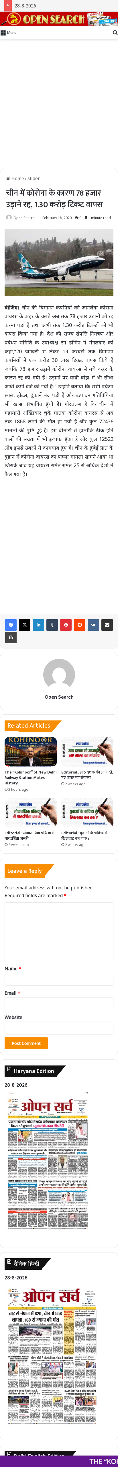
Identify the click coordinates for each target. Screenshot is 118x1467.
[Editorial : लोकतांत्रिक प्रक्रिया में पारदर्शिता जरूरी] (31, 812)
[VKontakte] (93, 625)
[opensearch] (59, 19)
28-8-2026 (25, 6)
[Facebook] (11, 625)
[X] (24, 625)
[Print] (11, 637)
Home (17, 178)
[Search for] (115, 32)
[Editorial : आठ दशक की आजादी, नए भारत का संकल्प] (87, 752)
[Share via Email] (107, 625)
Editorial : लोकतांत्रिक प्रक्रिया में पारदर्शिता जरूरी (29, 836)
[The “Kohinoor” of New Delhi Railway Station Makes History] (31, 752)
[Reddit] (79, 625)
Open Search (24, 217)
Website (13, 1017)
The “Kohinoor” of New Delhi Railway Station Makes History (31, 777)
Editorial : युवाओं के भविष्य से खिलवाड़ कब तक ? (84, 836)
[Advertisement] (59, 104)
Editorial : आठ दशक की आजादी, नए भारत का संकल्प (87, 775)
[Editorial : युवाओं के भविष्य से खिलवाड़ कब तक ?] (87, 812)
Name (13, 968)
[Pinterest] (66, 625)
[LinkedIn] (38, 625)
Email (12, 993)
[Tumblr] (52, 625)
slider (33, 178)
